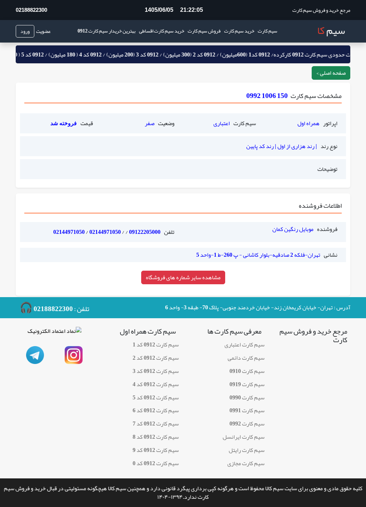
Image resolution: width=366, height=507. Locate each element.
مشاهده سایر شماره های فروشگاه (183, 277)
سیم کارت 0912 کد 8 (156, 437)
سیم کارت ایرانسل (243, 437)
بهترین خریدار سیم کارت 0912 (106, 31)
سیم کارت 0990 (246, 397)
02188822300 (31, 10)
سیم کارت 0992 (246, 423)
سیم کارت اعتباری (244, 344)
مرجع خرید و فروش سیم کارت (321, 10)
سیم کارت (267, 31)
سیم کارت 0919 (246, 384)
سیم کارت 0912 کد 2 (156, 358)
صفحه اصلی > (331, 73)
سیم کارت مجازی (245, 463)
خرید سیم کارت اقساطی (161, 31)
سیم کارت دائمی (246, 358)
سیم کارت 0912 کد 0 (156, 463)
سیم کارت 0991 (246, 410)
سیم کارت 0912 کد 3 (156, 371)
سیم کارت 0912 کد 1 (156, 344)
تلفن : (54, 308)
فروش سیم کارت (204, 31)
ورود (25, 31)
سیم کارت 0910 (246, 371)
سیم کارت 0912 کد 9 (156, 450)
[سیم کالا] (329, 31)
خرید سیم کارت (239, 31)
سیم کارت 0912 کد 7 (156, 423)
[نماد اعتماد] (54, 333)
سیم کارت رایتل (246, 450)
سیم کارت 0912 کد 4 (156, 384)
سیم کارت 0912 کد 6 (156, 410)
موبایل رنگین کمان (292, 229)
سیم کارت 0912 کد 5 (156, 397)
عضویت (43, 31)
